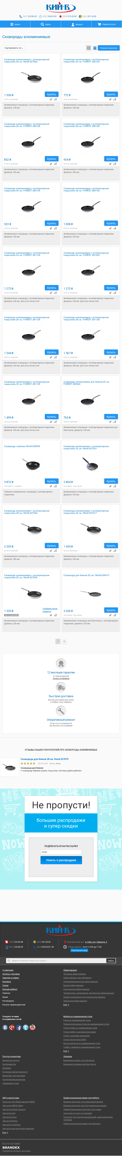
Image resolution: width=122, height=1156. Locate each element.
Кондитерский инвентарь (13, 1079)
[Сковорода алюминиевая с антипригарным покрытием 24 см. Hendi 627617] (91, 529)
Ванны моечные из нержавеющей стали (81, 1043)
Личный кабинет (9, 989)
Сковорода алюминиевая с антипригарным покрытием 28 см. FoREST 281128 (86, 318)
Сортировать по (13, 48)
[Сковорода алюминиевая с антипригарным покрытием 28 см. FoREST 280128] (91, 142)
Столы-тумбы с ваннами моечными (79, 1032)
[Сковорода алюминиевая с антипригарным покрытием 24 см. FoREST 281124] (31, 271)
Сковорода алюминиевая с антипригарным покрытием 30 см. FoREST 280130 (26, 189)
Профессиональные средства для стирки (82, 1109)
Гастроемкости (9, 1064)
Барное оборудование (73, 985)
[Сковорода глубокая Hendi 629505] (31, 464)
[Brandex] (61, 1147)
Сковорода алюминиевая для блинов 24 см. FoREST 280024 (87, 383)
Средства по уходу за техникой (77, 1113)
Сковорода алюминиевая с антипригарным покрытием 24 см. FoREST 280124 (86, 60)
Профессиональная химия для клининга (81, 1124)
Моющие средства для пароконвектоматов (83, 1102)
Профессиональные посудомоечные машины (84, 997)
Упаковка (67, 1056)
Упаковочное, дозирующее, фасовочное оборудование (88, 993)
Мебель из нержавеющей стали (77, 1016)
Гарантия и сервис (10, 978)
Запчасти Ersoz (9, 1117)
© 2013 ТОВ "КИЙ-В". (11, 1144)
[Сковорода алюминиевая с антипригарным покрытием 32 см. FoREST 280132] (91, 206)
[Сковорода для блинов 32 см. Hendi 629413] (91, 593)
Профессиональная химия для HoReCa (81, 1098)
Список (95, 48)
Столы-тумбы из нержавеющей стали (80, 1028)
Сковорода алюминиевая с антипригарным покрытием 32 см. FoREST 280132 (86, 189)
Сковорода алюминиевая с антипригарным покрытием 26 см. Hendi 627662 (26, 60)
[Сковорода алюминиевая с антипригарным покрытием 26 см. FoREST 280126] (31, 142)
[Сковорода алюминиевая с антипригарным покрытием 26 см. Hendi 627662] (31, 77)
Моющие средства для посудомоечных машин (84, 1106)
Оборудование (70, 970)
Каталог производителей (13, 1005)
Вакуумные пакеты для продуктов (79, 1060)
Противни (6, 1068)
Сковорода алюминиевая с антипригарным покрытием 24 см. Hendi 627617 (86, 511)
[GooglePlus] (12, 1027)
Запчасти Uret (8, 1113)
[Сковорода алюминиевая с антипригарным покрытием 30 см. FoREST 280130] (31, 206)
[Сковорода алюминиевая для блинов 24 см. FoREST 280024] (91, 400)
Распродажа (8, 1001)
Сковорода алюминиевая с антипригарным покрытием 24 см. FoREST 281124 (26, 254)
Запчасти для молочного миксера (18, 1129)
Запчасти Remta (9, 1121)
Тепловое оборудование (74, 974)
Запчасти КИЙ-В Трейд (12, 1106)
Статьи (5, 985)
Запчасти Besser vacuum (14, 1109)
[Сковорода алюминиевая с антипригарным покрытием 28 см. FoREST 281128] (91, 335)
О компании (7, 970)
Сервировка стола (10, 1083)
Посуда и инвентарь (11, 1056)
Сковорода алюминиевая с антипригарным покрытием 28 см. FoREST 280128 (86, 125)
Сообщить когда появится (50, 610)
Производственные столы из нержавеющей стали (86, 1024)
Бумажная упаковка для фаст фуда (79, 1064)
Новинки (6, 993)
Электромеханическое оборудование (80, 982)
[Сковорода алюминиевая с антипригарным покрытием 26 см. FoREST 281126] (31, 335)
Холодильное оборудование (76, 989)
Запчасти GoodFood (11, 1125)
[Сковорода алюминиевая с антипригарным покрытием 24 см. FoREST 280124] (91, 77)
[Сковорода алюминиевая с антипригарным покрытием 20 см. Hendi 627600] (31, 593)
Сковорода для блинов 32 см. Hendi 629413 (86, 575)
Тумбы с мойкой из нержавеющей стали (81, 1047)
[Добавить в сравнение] (55, 99)
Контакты (6, 982)
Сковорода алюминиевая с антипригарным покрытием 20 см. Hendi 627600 (26, 576)
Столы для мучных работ (74, 1040)
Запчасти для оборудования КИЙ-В (18, 1102)
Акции (5, 997)
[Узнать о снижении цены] (50, 99)
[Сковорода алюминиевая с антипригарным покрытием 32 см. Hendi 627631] (91, 464)
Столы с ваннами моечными (76, 1036)
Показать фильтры (108, 47)
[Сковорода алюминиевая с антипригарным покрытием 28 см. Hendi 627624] (31, 529)
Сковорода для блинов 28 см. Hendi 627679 (44, 759)
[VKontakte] (5, 1027)
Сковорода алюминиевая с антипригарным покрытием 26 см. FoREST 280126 (26, 125)
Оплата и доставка (11, 974)
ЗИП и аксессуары (10, 1098)
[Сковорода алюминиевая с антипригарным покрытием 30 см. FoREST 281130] (31, 400)
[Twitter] (25, 1027)
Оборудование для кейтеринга (77, 978)
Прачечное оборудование (75, 1001)
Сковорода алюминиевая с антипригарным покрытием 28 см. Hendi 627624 (26, 511)
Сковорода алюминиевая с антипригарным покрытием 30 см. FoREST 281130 (26, 383)
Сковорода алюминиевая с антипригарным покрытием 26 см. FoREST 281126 (26, 318)
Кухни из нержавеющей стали (77, 1020)
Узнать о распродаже (61, 860)
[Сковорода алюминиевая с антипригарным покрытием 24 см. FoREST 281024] (91, 271)
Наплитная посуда (10, 1060)
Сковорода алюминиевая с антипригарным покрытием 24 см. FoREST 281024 (86, 254)
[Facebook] (19, 1027)
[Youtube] (32, 1027)
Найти (111, 960)
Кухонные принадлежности (14, 1072)
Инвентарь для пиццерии (13, 1076)
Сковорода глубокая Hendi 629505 (22, 446)
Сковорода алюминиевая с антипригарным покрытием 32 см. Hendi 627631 (86, 447)
